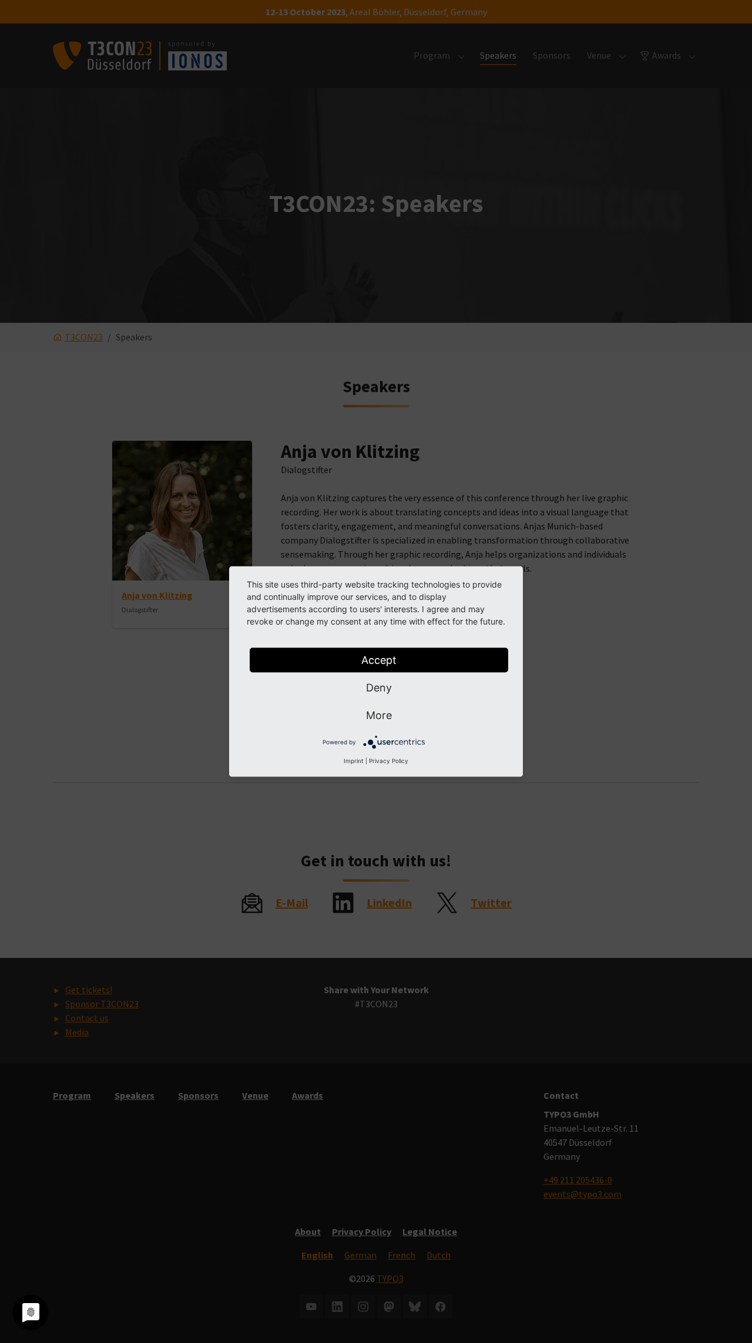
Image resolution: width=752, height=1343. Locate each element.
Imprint (354, 760)
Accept (379, 660)
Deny (379, 687)
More (379, 715)
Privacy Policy (388, 760)
